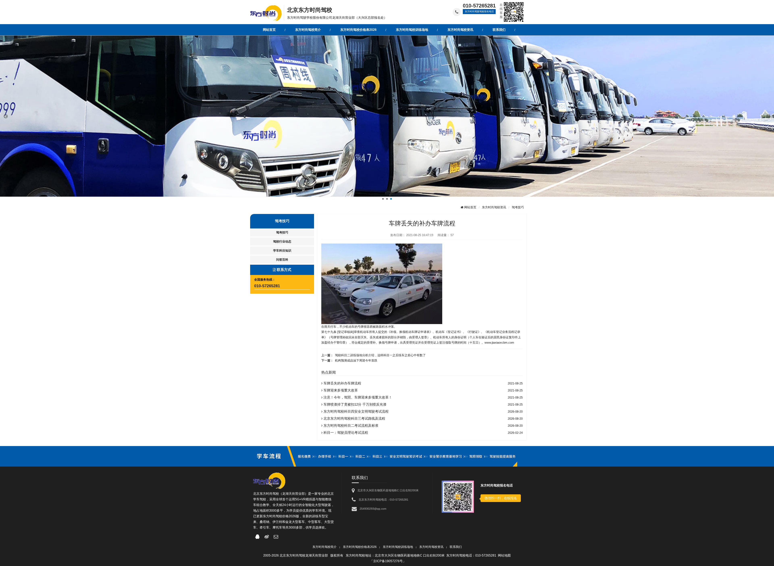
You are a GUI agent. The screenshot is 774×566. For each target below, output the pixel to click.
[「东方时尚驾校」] (267, 12)
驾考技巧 (518, 207)
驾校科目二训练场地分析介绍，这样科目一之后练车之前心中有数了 (380, 355)
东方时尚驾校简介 (324, 546)
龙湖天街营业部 (293, 493)
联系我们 (456, 546)
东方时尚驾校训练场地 (398, 546)
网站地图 (504, 555)
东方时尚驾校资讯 (494, 207)
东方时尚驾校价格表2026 (360, 546)
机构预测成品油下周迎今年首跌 (356, 360)
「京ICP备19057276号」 (388, 561)
